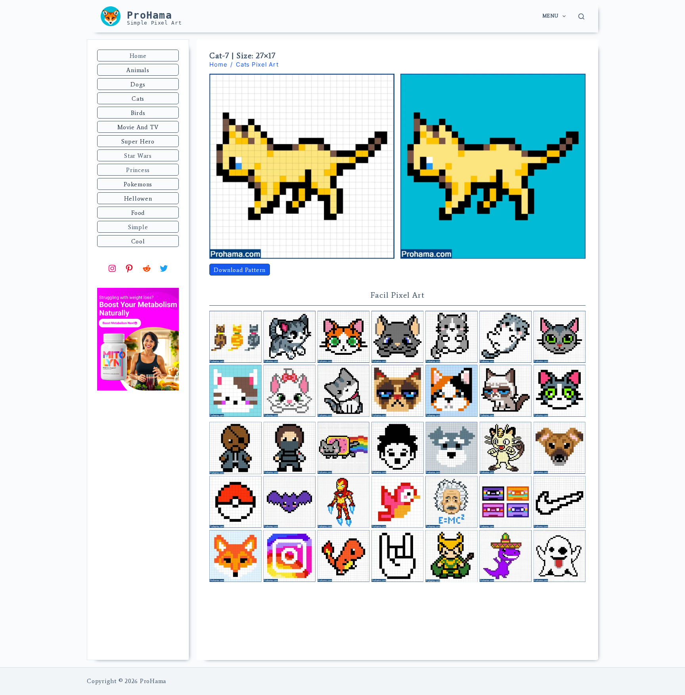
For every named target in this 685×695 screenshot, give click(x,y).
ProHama (149, 15)
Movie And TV (138, 127)
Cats (138, 98)
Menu (550, 16)
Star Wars (138, 155)
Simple (138, 227)
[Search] (581, 16)
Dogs (137, 84)
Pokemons (138, 184)
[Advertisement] (138, 526)
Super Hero (138, 141)
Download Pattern (240, 270)
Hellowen (138, 198)
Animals (137, 70)
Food (138, 212)
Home (138, 55)
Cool (138, 241)
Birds (138, 113)
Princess (138, 170)
